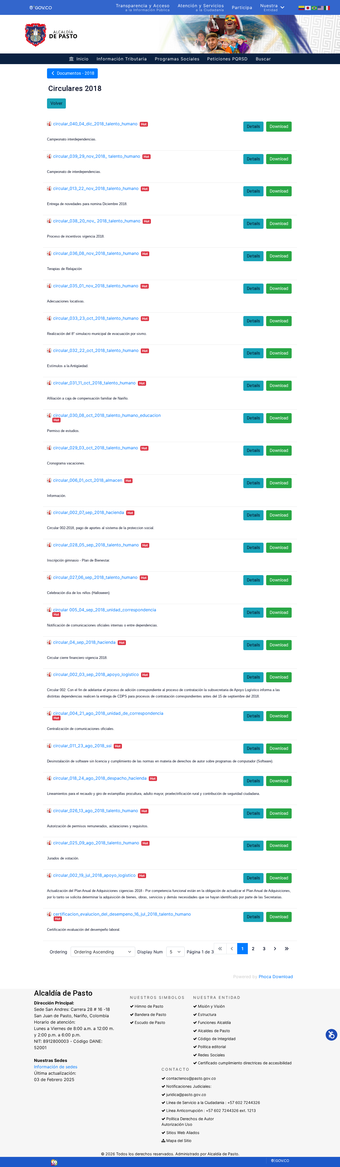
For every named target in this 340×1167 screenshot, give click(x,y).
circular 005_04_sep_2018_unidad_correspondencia (104, 609)
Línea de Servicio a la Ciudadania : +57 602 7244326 (213, 1102)
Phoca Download (276, 976)
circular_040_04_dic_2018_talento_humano (95, 123)
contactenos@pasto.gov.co (191, 1078)
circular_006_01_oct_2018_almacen (87, 480)
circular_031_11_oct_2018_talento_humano (94, 382)
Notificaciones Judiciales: (188, 1086)
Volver (56, 103)
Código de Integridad (217, 1038)
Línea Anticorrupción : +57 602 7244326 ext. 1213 (211, 1110)
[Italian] (327, 7)
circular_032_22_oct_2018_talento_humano (96, 350)
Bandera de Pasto (150, 1014)
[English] (321, 7)
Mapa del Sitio (179, 1140)
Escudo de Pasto (150, 1022)
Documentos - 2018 (75, 73)
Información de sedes (55, 1066)
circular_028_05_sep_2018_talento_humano (96, 544)
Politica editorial (212, 1046)
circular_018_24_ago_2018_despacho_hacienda (100, 778)
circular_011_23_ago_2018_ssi (82, 745)
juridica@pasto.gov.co (186, 1094)
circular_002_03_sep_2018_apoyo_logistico (96, 674)
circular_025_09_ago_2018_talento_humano (96, 842)
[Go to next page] (274, 948)
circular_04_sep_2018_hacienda (84, 642)
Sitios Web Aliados (182, 1132)
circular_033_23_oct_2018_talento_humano (96, 318)
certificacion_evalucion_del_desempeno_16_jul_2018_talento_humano (122, 914)
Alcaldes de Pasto (214, 1030)
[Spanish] (302, 7)
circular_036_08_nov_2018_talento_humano (96, 253)
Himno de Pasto (149, 1006)
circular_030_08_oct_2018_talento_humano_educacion (107, 415)
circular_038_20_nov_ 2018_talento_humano (97, 220)
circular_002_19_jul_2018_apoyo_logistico (94, 875)
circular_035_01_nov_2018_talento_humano (95, 285)
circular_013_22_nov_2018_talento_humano (96, 188)
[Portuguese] (314, 7)
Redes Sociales (211, 1055)
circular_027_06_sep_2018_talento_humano (95, 577)
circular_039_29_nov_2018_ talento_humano (96, 156)
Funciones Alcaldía (214, 1022)
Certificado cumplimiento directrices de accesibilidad (245, 1063)
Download (279, 126)
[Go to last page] (286, 948)
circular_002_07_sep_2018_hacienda (88, 512)
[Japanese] (308, 7)
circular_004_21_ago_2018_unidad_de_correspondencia (108, 713)
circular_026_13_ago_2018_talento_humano (95, 810)
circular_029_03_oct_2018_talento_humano (95, 447)
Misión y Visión (211, 1006)
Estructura (207, 1014)
